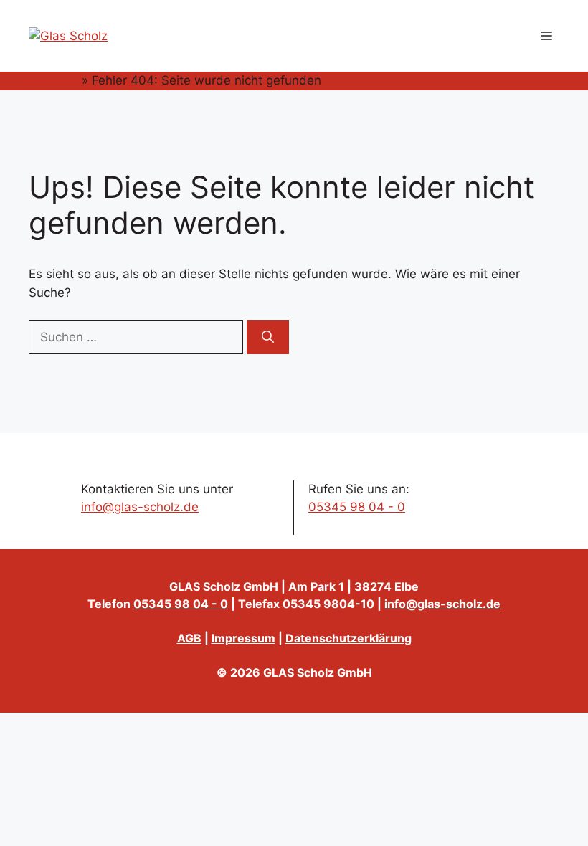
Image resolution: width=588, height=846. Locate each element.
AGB (189, 638)
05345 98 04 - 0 (356, 507)
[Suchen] (268, 337)
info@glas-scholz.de (140, 507)
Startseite (50, 80)
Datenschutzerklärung (348, 638)
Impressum (243, 638)
